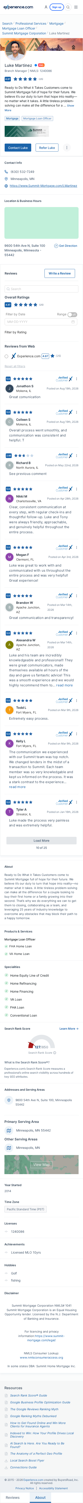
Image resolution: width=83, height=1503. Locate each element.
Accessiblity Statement (53, 1488)
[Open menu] (75, 7)
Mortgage (56, 23)
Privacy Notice (24, 1488)
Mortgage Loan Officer (18, 28)
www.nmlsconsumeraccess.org (41, 1357)
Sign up (56, 7)
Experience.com (33, 1479)
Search (7, 23)
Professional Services (30, 23)
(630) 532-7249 (22, 172)
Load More (41, 840)
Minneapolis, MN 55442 (33, 1130)
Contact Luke (18, 148)
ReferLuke (47, 148)
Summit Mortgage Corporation (24, 33)
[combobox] (41, 288)
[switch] (72, 314)
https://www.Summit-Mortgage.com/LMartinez (43, 186)
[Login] (46, 7)
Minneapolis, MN (23, 179)
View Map (41, 1164)
